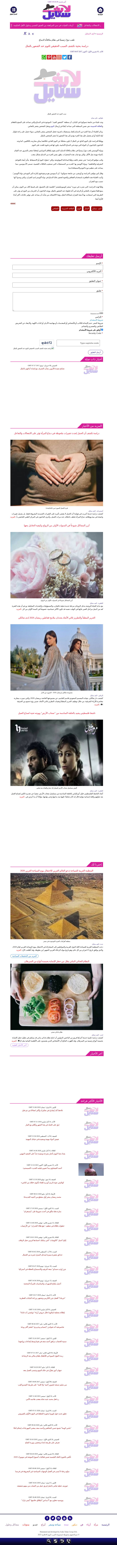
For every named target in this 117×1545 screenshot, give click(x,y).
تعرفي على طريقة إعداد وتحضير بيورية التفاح (42, 1442)
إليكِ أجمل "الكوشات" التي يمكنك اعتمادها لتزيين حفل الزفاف (42, 1240)
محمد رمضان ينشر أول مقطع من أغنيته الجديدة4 (42, 1197)
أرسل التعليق (95, 352)
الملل (86, 208)
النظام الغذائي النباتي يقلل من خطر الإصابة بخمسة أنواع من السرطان (56, 961)
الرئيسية (99, 34)
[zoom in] (25, 33)
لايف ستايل (96, 208)
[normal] (28, 33)
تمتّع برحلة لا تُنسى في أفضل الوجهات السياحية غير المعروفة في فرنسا (42, 1471)
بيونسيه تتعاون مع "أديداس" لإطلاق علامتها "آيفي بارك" (42, 1500)
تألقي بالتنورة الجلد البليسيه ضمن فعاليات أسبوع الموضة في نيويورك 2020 (42, 1457)
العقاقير (55, 208)
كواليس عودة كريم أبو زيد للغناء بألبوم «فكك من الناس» (42, 1182)
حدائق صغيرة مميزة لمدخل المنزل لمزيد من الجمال (42, 1255)
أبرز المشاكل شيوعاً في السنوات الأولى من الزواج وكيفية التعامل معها (56, 525)
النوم (52, 126)
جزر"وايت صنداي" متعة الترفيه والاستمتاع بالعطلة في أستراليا (42, 1269)
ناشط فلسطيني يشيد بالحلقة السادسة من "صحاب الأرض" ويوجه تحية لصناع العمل (56, 713)
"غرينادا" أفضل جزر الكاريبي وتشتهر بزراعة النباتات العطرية (42, 1298)
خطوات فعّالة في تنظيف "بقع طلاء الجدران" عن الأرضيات (42, 1226)
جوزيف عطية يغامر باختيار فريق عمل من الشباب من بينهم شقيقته (42, 1486)
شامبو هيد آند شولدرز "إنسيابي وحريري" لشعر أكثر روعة (42, 1327)
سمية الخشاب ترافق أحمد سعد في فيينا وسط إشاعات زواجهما (42, 1341)
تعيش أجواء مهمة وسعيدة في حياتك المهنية (42, 1139)
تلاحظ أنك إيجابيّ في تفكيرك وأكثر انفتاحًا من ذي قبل (42, 1110)
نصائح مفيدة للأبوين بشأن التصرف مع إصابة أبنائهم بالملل (42, 369)
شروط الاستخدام (96, 320)
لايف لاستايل (90, 34)
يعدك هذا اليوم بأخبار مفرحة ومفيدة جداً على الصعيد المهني (42, 1154)
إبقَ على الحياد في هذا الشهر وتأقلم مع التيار (42, 1125)
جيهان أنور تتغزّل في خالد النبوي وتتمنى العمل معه (42, 1370)
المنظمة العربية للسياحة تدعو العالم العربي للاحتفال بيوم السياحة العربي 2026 (56, 870)
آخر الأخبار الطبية (19, 1045)
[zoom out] (32, 33)
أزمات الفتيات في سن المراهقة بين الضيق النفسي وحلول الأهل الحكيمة (54, 25)
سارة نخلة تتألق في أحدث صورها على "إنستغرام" (42, 1211)
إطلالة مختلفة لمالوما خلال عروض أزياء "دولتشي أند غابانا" (42, 1312)
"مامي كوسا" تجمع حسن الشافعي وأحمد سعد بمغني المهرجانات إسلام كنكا (42, 1428)
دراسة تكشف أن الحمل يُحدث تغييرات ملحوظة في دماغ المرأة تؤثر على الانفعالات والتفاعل (56, 433)
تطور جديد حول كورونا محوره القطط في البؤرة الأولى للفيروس (42, 1414)
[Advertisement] (56, 233)
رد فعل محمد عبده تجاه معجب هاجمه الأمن (42, 1399)
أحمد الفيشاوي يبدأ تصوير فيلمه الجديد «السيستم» (42, 1168)
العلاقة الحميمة (96, 126)
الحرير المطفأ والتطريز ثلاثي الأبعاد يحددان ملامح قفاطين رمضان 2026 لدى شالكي (56, 617)
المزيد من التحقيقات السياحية (24, 956)
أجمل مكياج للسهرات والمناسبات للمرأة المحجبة (42, 1284)
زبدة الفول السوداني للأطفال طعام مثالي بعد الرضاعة (42, 1356)
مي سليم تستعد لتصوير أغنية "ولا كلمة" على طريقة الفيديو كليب (42, 1385)
